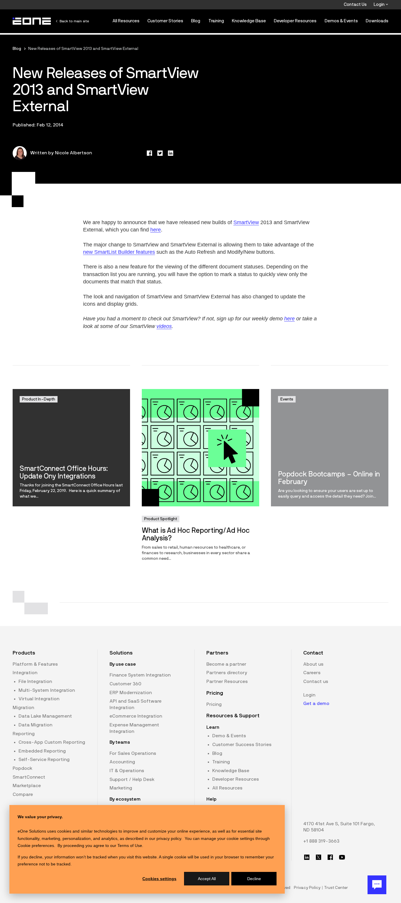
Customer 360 (125, 684)
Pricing (214, 704)
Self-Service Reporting (44, 759)
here (155, 230)
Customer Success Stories (242, 744)
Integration (25, 672)
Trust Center (336, 888)
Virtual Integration (38, 698)
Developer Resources (295, 21)
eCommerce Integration (135, 716)
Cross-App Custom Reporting (51, 742)
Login (379, 4)
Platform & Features (35, 664)
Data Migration (35, 725)
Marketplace (27, 785)
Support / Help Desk (131, 779)
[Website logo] (32, 21)
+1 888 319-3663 (321, 841)
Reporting (24, 733)
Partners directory (226, 672)
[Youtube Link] (342, 857)
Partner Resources (227, 681)
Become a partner (226, 664)
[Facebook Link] (330, 857)
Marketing (120, 788)
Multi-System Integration (46, 690)
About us (313, 664)
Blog (195, 21)
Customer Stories (165, 21)
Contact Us (355, 4)
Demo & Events (229, 735)
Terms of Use (129, 845)
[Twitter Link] (318, 857)
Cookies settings (159, 878)
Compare (23, 794)
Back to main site (74, 21)
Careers (312, 672)
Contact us (315, 681)
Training (216, 21)
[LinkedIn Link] (306, 857)
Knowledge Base (249, 21)
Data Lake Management (45, 716)
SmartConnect (29, 777)
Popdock (22, 768)
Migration (23, 707)
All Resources (125, 21)
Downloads (377, 21)
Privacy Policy (307, 888)
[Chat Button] (377, 884)
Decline (254, 878)
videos (164, 326)
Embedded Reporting (42, 751)
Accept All (207, 878)
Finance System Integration (140, 675)
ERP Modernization (130, 692)
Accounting (122, 762)
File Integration (35, 681)
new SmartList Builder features (119, 252)
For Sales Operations (132, 753)
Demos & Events (341, 21)
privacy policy (168, 838)
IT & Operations (126, 770)
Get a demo (316, 703)
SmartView (246, 222)
